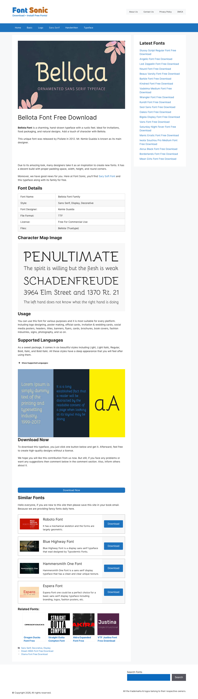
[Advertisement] (71, 154)
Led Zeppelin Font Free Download (159, 63)
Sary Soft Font (107, 176)
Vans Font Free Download (155, 121)
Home (18, 27)
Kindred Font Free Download (156, 83)
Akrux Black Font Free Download (158, 149)
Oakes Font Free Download (155, 112)
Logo (40, 27)
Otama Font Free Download (34, 654)
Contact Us (148, 12)
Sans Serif (54, 27)
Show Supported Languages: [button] (35, 363)
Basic (29, 27)
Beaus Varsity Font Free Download (160, 73)
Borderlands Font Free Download (159, 153)
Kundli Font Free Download (155, 102)
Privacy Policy (165, 12)
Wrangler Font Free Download (157, 97)
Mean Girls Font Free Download (158, 158)
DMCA (180, 12)
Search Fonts (134, 672)
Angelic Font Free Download (156, 59)
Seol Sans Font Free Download (157, 107)
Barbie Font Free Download (155, 78)
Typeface (88, 27)
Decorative (37, 648)
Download (113, 523)
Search (179, 677)
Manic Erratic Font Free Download (159, 135)
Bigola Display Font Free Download (160, 117)
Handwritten (71, 27)
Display (47, 648)
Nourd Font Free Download (155, 68)
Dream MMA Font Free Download (37, 651)
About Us (133, 12)
